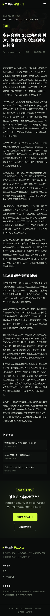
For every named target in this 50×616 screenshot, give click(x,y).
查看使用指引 (25, 527)
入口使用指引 (8, 577)
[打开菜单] (44, 4)
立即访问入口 (23, 517)
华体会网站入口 (8, 16)
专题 (18, 16)
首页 (4, 571)
